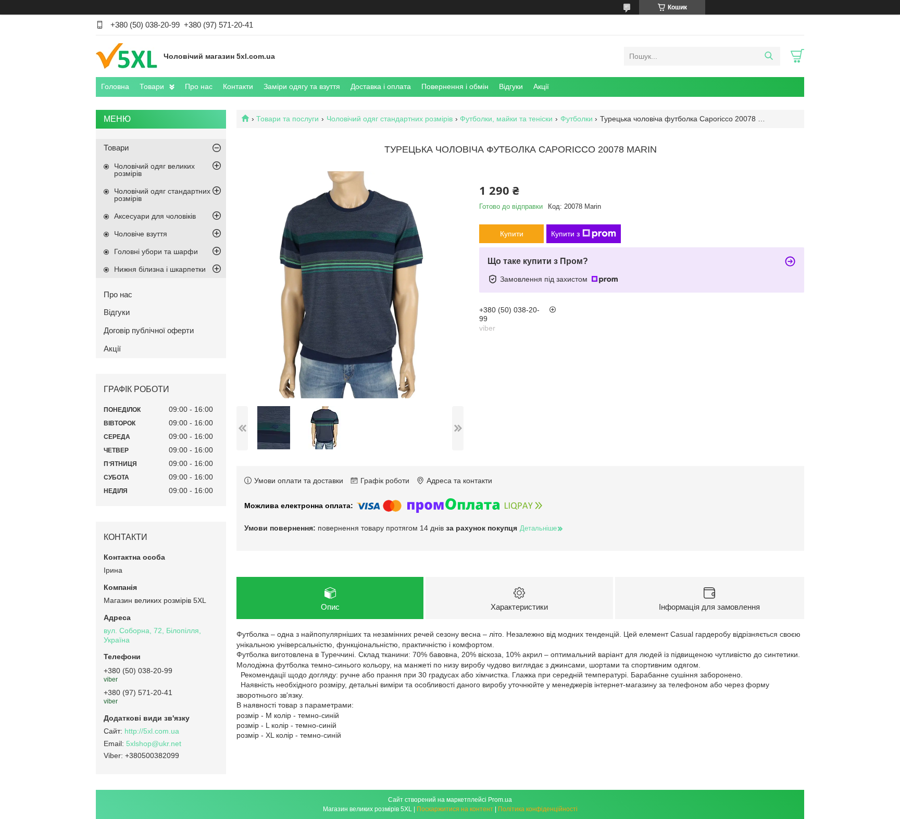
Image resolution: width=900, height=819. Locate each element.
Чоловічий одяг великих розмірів (154, 170)
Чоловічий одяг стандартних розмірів (390, 119)
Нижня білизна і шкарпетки (160, 269)
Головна (115, 86)
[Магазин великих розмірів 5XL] (127, 56)
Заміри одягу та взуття (302, 86)
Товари (152, 86)
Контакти (238, 86)
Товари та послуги (287, 119)
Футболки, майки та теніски (506, 119)
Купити (511, 234)
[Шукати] (768, 56)
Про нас (199, 86)
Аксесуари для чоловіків (155, 216)
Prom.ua (500, 799)
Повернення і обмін (455, 86)
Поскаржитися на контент (455, 809)
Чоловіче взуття (140, 234)
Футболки (576, 119)
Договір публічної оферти (149, 330)
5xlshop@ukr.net (153, 743)
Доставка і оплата (381, 86)
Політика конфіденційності (538, 809)
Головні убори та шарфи (156, 251)
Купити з (565, 234)
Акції (541, 86)
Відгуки (511, 86)
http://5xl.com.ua (151, 731)
